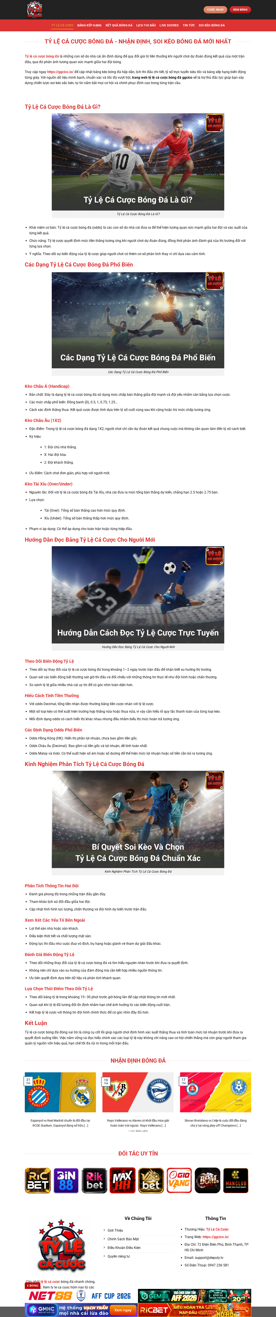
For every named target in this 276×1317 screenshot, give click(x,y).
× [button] (207, 589)
